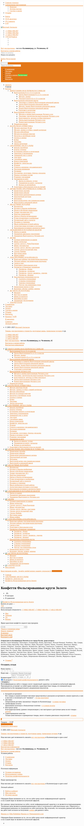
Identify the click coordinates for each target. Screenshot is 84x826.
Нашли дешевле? (7, 631)
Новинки (13, 7)
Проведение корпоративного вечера (23, 455)
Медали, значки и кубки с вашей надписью (26, 390)
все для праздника (38, 737)
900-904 (11, 33)
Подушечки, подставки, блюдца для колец (25, 433)
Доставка (8, 71)
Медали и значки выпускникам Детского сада (31, 373)
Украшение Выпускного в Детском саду (25, 497)
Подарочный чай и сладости (20, 481)
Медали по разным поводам (20, 393)
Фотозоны (13, 459)
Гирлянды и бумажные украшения (27, 267)
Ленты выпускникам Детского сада (27, 379)
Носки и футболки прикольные (21, 471)
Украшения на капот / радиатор (25, 443)
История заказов (11, 795)
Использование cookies (13, 774)
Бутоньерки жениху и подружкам (22, 411)
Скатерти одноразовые (22, 541)
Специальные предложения (15, 5)
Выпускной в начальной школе (21, 463)
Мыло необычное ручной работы (22, 485)
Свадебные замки (16, 419)
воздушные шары (39, 331)
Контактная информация (14, 345)
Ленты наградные (16, 403)
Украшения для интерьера (19, 563)
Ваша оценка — (7, 669)
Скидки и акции (16, 11)
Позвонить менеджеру (9, 726)
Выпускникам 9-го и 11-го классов (27, 93)
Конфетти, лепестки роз (18, 423)
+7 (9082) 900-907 (11, 335)
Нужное (13, 425)
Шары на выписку (16, 559)
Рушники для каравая (18, 437)
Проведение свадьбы (17, 451)
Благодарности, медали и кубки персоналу (30, 377)
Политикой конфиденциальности (25, 680)
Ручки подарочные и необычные (22, 479)
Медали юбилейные (17, 391)
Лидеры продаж (16, 9)
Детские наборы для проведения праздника (26, 523)
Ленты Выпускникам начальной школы (29, 363)
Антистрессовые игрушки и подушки (24, 487)
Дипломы (13, 401)
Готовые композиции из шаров (21, 501)
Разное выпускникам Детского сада (27, 381)
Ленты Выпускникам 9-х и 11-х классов (29, 353)
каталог (8, 711)
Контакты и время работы (10, 51)
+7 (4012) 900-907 (11, 339)
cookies (31, 810)
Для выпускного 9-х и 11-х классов (27, 357)
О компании (9, 69)
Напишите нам (6, 637)
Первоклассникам (16, 383)
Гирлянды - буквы (20, 531)
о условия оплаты (48, 706)
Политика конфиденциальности (17, 776)
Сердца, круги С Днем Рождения (22, 505)
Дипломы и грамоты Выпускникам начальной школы (34, 361)
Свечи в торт (14, 525)
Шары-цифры (15, 517)
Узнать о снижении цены (10, 629)
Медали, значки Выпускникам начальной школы (32, 365)
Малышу (13, 556)
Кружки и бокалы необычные (21, 469)
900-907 (11, 31)
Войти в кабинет (11, 791)
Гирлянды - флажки (21, 537)
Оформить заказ (7, 724)
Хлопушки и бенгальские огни (21, 527)
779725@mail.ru (11, 37)
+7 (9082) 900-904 (11, 337)
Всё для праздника (8, 48)
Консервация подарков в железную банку (25, 489)
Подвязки (13, 431)
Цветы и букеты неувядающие (21, 477)
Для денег (13, 417)
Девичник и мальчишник (19, 413)
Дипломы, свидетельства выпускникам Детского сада (34, 375)
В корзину (5, 633)
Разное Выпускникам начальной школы (29, 367)
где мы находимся (42, 698)
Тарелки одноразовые (22, 545)
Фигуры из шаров (16, 557)
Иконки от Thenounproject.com (32, 814)
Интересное (14, 467)
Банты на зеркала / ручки (23, 441)
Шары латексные (16, 503)
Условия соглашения (13, 772)
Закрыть (8, 85)
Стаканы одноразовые (22, 543)
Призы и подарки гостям (19, 435)
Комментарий (6, 678)
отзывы (73, 715)
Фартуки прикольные (18, 475)
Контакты (9, 79)
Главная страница (11, 3)
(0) (7, 23)
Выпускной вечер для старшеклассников (25, 461)
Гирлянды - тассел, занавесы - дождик (28, 535)
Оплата (8, 73)
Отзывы (8, 13)
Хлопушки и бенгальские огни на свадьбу (25, 447)
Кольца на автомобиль (22, 445)
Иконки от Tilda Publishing (10, 814)
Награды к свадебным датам (20, 395)
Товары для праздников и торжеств (18, 331)
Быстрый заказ (6, 635)
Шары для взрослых (17, 507)
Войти (7, 16)
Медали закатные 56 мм (18, 388)
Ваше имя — (6, 673)
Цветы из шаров (16, 493)
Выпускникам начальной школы (26, 100)
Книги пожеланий (16, 421)
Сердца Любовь (15, 513)
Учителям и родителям (22, 369)
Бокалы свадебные (17, 407)
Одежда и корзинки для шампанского (24, 427)
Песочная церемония (17, 429)
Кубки (12, 399)
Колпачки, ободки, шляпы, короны (23, 551)
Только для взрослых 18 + (19, 473)
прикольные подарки (54, 331)
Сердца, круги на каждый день (21, 511)
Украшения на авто (21, 179)
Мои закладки (10, 793)
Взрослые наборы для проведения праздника (26, 521)
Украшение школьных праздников (22, 495)
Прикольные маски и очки (19, 549)
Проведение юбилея (17, 453)
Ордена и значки (16, 397)
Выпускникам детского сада (24, 112)
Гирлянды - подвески (22, 533)
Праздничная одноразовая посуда (26, 277)
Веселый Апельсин (22, 327)
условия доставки (59, 702)
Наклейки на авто (16, 561)
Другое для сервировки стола (25, 547)
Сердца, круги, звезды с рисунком (22, 509)
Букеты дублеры (16, 409)
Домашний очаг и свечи (19, 415)
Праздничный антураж (18, 457)
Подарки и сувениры (17, 483)
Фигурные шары (16, 515)
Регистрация (11, 59)
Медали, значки (20, 355)
